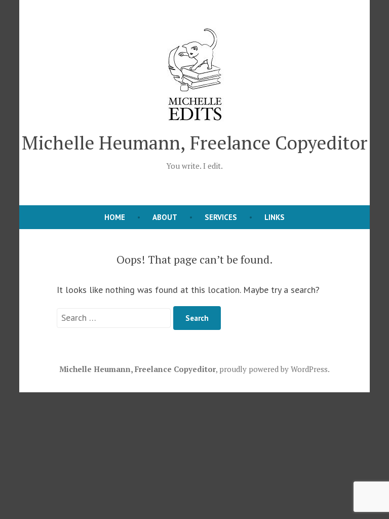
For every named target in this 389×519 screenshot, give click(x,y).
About (164, 217)
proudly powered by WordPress (273, 369)
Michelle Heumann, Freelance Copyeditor (194, 142)
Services (221, 217)
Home (114, 217)
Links (274, 217)
